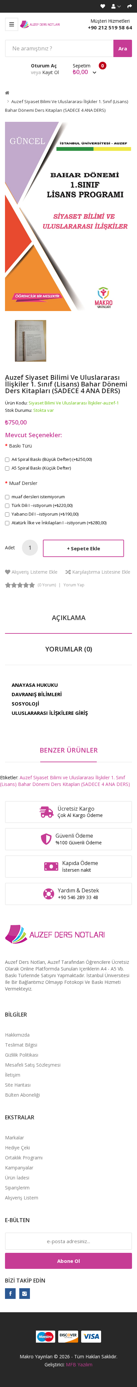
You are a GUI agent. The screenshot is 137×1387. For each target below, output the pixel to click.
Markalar (14, 1137)
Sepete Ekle (85, 548)
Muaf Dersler (23, 483)
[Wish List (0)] (102, 6)
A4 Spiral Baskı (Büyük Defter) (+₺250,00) (52, 459)
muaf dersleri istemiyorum (38, 497)
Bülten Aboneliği (22, 1095)
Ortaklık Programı (24, 1157)
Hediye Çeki (17, 1147)
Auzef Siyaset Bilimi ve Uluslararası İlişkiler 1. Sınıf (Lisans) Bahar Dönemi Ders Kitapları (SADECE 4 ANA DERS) (65, 780)
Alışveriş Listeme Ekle (35, 572)
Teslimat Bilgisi (21, 1045)
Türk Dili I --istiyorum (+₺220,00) (42, 505)
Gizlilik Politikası (21, 1055)
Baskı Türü (20, 446)
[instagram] (24, 1293)
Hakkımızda (17, 1035)
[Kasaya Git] (129, 6)
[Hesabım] (116, 6)
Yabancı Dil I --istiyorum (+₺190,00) (45, 514)
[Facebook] (10, 1293)
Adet (10, 547)
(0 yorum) (47, 585)
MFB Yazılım (79, 1364)
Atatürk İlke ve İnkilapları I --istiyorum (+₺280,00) (59, 523)
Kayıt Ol (50, 72)
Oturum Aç (44, 65)
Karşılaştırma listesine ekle (101, 572)
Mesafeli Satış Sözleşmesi (33, 1065)
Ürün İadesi (17, 1177)
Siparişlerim (17, 1187)
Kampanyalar (19, 1167)
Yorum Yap (74, 585)
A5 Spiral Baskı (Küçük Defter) (41, 468)
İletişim (12, 1075)
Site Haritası (18, 1085)
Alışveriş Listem (21, 1197)
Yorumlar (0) (68, 648)
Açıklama (68, 617)
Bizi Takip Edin (25, 1280)
